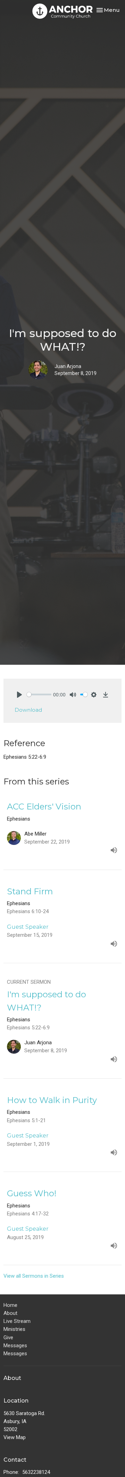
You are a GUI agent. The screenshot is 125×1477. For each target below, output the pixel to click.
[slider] (39, 694)
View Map (14, 1437)
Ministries (14, 1329)
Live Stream (17, 1321)
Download (28, 709)
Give (8, 1337)
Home (10, 1305)
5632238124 (36, 1472)
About (10, 1313)
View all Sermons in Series (33, 1276)
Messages (15, 1345)
